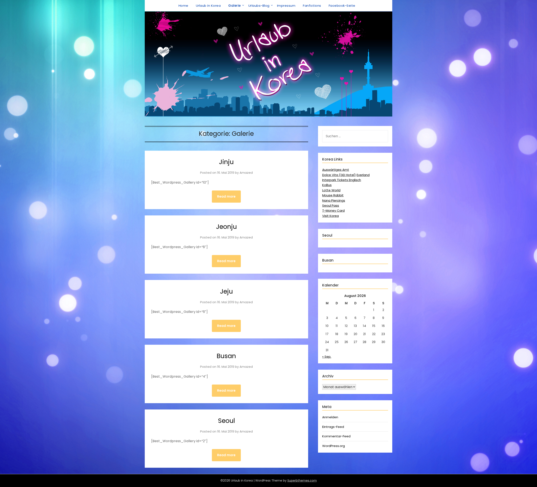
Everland (363, 175)
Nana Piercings (333, 200)
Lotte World (331, 190)
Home (183, 5)
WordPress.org (333, 446)
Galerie (234, 5)
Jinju (226, 161)
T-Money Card (333, 210)
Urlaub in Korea (208, 5)
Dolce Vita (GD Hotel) (339, 175)
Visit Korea (330, 216)
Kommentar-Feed (336, 436)
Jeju (226, 291)
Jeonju (226, 226)
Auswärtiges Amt (335, 169)
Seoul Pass (330, 205)
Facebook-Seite (342, 5)
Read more (226, 196)
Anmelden (330, 417)
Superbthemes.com (302, 480)
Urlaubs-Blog (259, 5)
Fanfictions (312, 5)
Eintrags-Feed (333, 427)
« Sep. (326, 356)
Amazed (246, 172)
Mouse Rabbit (333, 195)
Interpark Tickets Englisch (341, 180)
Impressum (286, 5)
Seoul (226, 420)
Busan (226, 355)
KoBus (327, 185)
